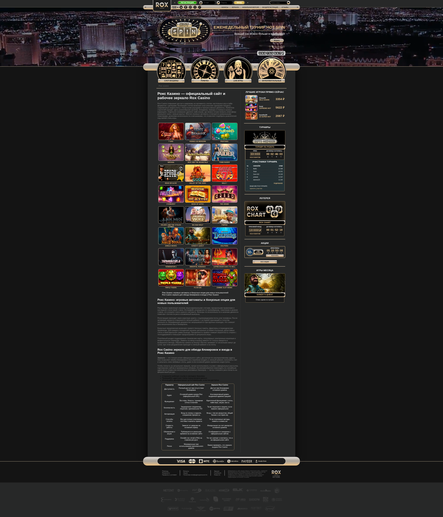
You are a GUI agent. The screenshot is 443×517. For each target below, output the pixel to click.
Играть (277, 40)
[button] (270, 46)
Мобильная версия (250, 7)
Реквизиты (166, 473)
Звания (216, 471)
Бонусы (225, 7)
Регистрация (187, 3)
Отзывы (285, 7)
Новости (217, 475)
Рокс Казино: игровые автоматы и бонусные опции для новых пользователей (195, 293)
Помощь (165, 471)
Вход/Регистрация (270, 7)
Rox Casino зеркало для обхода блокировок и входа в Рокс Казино (190, 295)
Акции (185, 473)
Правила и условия (169, 475)
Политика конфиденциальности (195, 475)
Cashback (217, 473)
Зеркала (235, 7)
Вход (239, 3)
